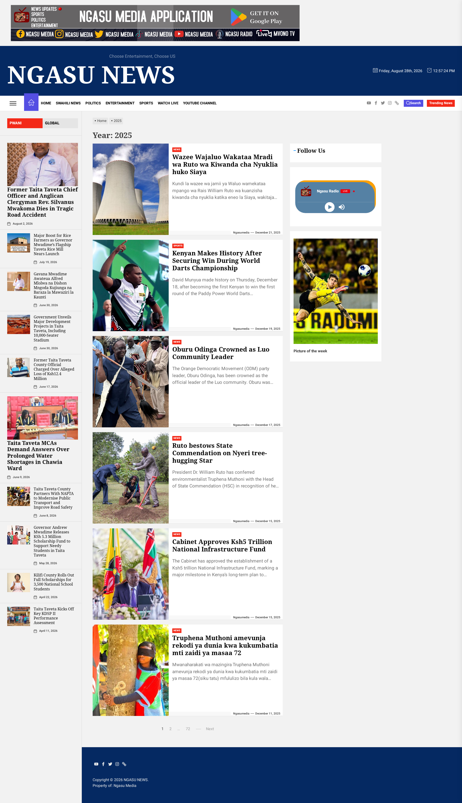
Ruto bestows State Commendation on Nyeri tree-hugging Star (219, 453)
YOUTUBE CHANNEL (200, 103)
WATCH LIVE (168, 103)
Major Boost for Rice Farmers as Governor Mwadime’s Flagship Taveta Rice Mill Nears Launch (53, 245)
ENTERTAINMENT (120, 103)
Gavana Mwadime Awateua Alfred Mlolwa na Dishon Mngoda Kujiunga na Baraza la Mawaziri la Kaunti (54, 285)
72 (188, 729)
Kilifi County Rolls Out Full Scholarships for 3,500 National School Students (54, 582)
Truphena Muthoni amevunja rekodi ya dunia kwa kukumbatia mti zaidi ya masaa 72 (225, 645)
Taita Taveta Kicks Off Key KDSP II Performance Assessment (54, 616)
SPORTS (146, 103)
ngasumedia (241, 232)
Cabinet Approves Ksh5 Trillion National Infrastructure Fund (222, 545)
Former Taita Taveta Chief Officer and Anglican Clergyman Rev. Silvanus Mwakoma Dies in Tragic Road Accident (42, 202)
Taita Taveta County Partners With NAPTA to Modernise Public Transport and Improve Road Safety (54, 498)
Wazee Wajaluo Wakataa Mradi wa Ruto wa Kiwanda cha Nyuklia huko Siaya (225, 164)
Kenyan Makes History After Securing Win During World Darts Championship (217, 260)
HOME (46, 103)
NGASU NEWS (91, 74)
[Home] (31, 103)
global (52, 123)
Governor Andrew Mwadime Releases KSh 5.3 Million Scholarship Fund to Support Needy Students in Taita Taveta (52, 541)
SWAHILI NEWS (68, 103)
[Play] (329, 207)
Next (210, 729)
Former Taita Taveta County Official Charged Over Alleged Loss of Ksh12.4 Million (54, 369)
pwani (16, 123)
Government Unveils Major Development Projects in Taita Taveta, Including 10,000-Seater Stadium (52, 328)
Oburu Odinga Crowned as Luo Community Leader (221, 353)
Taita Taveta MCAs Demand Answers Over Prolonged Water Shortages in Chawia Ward (38, 455)
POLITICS (93, 103)
